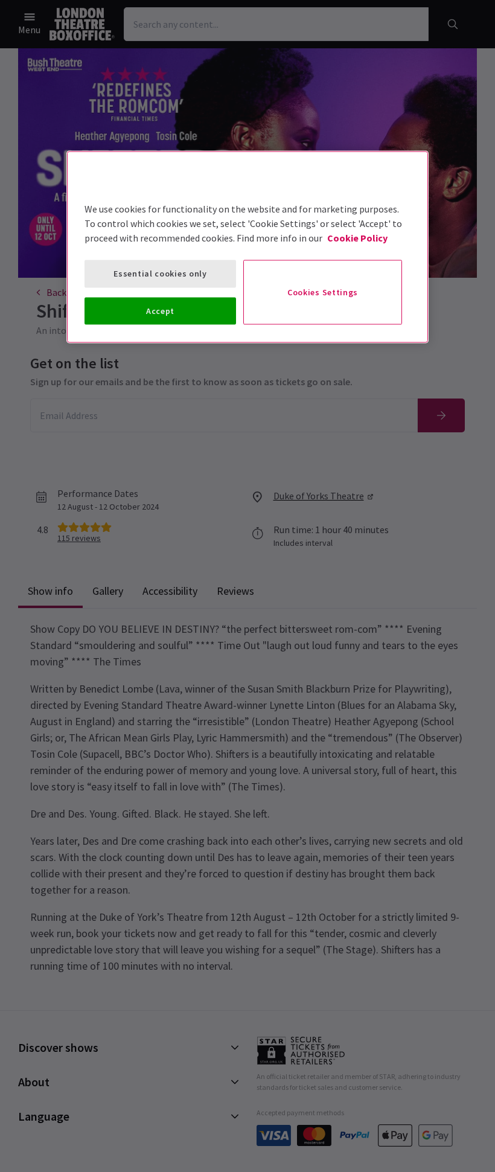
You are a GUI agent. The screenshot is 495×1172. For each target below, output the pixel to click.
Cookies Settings (322, 291)
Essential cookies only (159, 273)
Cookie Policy (357, 238)
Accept (160, 310)
